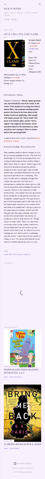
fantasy (19, 254)
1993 (10, 254)
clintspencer (29, 468)
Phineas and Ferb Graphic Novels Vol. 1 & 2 (21, 371)
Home (7, 20)
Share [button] (6, 251)
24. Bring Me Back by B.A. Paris (22, 444)
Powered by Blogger (24, 463)
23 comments (14, 448)
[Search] (39, 3)
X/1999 (32, 49)
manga (25, 254)
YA (29, 254)
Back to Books (12, 8)
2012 (14, 254)
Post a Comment (16, 377)
